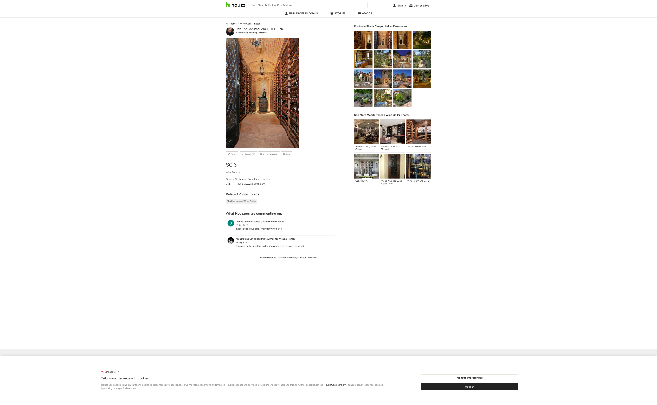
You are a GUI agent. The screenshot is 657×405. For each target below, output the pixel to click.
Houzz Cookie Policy (335, 384)
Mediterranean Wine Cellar (241, 201)
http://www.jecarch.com (251, 183)
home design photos (295, 257)
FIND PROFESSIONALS (303, 13)
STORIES (340, 13)
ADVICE (367, 13)
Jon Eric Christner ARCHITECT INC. (260, 29)
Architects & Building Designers (251, 32)
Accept (469, 386)
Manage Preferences (469, 377)
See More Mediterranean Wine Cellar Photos (381, 115)
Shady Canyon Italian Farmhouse (386, 26)
